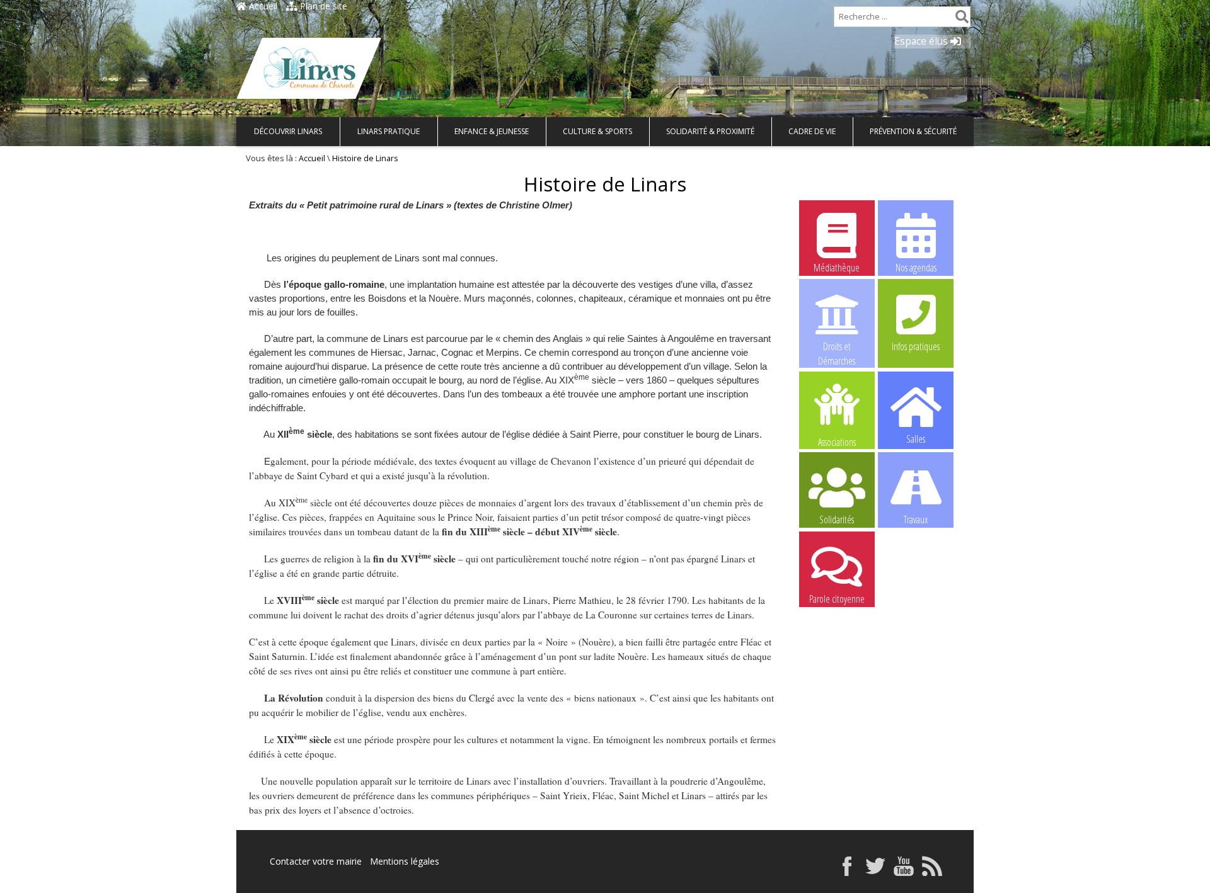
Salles (915, 439)
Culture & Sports (597, 131)
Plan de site (322, 6)
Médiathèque (837, 268)
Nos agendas (916, 268)
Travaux (916, 519)
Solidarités (836, 519)
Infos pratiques (916, 346)
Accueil (261, 6)
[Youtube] (904, 873)
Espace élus (922, 41)
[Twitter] (875, 873)
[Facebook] (847, 873)
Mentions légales (404, 861)
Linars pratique (388, 131)
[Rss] (932, 873)
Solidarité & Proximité (710, 131)
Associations (837, 441)
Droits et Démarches (836, 347)
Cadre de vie (812, 131)
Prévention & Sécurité (913, 131)
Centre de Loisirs (916, 599)
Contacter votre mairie (316, 861)
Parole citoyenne (837, 599)
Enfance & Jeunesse (491, 131)
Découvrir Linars (288, 131)
